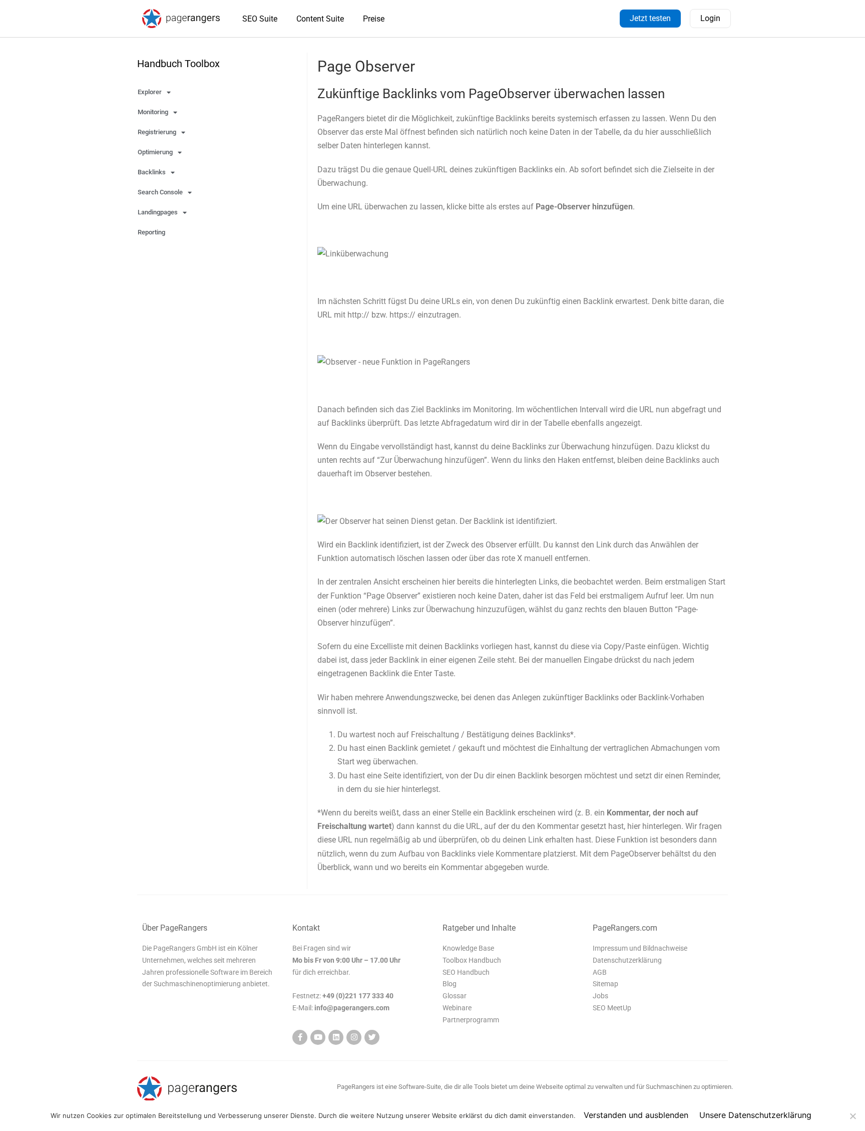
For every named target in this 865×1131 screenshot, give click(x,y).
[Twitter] (371, 1037)
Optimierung (155, 152)
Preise (373, 19)
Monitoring (153, 112)
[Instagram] (353, 1037)
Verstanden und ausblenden (636, 1115)
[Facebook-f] (299, 1037)
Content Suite (320, 19)
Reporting (151, 232)
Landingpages (158, 212)
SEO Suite (259, 19)
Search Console (160, 192)
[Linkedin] (335, 1037)
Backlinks (152, 172)
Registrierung (157, 132)
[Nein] (852, 1116)
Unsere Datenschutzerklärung (755, 1115)
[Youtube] (317, 1037)
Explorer (150, 92)
